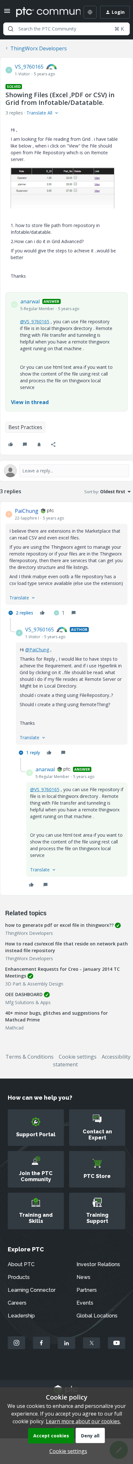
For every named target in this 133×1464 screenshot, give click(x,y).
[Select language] (90, 12)
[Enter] (10, 28)
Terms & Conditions (29, 1056)
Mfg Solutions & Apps (28, 1002)
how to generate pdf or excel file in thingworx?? (59, 925)
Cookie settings (78, 1056)
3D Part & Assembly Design (34, 984)
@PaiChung (37, 650)
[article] (66, 562)
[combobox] (66, 28)
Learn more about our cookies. (83, 1421)
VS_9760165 (29, 66)
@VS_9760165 (34, 321)
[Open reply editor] (66, 471)
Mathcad (14, 1028)
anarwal (30, 301)
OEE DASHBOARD (24, 994)
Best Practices (25, 427)
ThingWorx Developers (38, 48)
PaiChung (26, 510)
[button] (7, 12)
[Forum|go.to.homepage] (43, 12)
